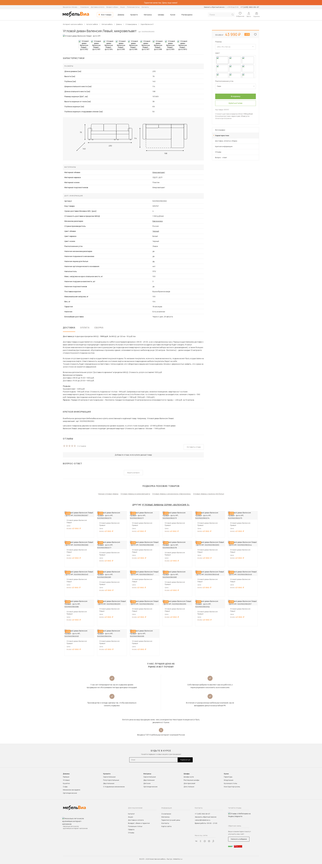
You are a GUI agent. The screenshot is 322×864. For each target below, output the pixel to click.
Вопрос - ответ (221, 157)
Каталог (131, 814)
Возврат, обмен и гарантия (139, 823)
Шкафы (161, 14)
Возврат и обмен (112, 7)
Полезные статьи (133, 7)
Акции (122, 7)
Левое (219, 86)
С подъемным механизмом (114, 786)
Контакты (145, 7)
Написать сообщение (239, 839)
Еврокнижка (157, 221)
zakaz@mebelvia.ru (202, 820)
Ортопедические (70, 793)
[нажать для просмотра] (84, 44)
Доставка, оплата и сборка (226, 141)
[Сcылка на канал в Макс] (204, 841)
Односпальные (109, 777)
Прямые (66, 777)
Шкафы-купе (189, 777)
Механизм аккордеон (71, 790)
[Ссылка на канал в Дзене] (209, 841)
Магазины (165, 817)
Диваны (121, 14)
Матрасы (148, 14)
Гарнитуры (228, 777)
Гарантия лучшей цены (170, 820)
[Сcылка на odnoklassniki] (200, 841)
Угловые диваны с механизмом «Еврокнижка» (171, 494)
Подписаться (185, 760)
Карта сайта (166, 826)
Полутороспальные (111, 780)
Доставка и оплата (97, 7)
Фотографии (220, 130)
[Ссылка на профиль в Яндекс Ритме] (213, 841)
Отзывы (218, 152)
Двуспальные (108, 783)
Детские (146, 783)
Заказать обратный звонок (214, 7)
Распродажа (187, 14)
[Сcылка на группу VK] (196, 841)
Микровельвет (158, 172)
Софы (65, 786)
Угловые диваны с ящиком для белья (208, 494)
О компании (84, 7)
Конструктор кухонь (232, 786)
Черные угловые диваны (108, 494)
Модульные (228, 780)
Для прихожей (189, 783)
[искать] (232, 14)
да (153, 261)
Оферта (131, 829)
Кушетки (66, 783)
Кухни (172, 14)
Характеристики (222, 135)
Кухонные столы (230, 783)
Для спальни (189, 786)
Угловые (66, 780)
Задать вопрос (133, 472)
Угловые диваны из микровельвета (135, 494)
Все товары (106, 14)
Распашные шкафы (191, 780)
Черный (155, 231)
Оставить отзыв (194, 447)
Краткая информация (223, 146)
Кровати (134, 14)
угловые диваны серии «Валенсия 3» (166, 504)
